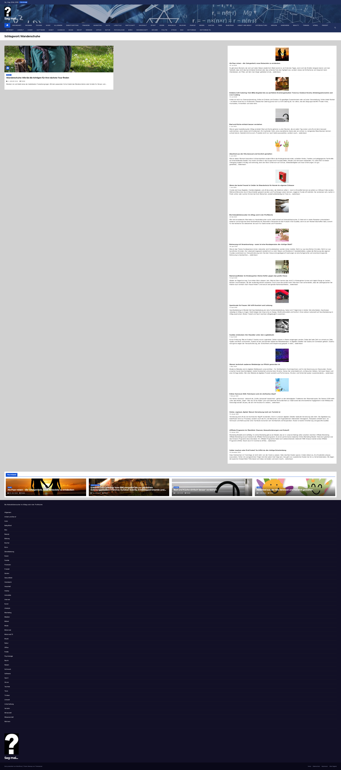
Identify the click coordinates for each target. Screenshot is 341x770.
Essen (162, 25)
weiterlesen (277, 72)
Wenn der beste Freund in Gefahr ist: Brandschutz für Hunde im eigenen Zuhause (261, 185)
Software (41, 30)
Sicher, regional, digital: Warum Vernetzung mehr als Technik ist (254, 412)
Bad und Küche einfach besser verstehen (245, 124)
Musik (71, 30)
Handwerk (285, 25)
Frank (23, 81)
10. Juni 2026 (96, 493)
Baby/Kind (230, 25)
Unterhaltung (261, 25)
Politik (164, 30)
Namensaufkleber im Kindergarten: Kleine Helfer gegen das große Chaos (258, 276)
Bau (181, 30)
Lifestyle (117, 25)
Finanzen (86, 25)
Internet (9, 30)
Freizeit (325, 25)
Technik (39, 25)
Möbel (315, 25)
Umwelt (20, 30)
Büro (130, 30)
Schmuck (61, 30)
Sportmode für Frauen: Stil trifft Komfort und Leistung (250, 305)
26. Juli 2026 (13, 493)
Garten (211, 25)
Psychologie (119, 30)
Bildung (182, 25)
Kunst (51, 30)
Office (98, 30)
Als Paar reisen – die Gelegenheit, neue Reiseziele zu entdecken (254, 63)
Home (309, 766)
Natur (107, 30)
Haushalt (143, 25)
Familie (192, 25)
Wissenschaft (142, 30)
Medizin (274, 25)
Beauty (296, 25)
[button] (335, 28)
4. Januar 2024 (13, 81)
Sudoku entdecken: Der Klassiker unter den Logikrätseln (251, 335)
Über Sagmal (333, 766)
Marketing (98, 25)
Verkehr (89, 30)
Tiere (220, 25)
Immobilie (172, 25)
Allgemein (58, 25)
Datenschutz (316, 766)
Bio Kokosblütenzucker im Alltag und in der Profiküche (251, 215)
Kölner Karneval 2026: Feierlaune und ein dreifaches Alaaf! (252, 394)
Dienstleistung (72, 25)
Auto (108, 25)
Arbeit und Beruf (244, 25)
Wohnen (28, 25)
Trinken (306, 25)
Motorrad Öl (205, 30)
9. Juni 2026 (179, 493)
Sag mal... (11, 18)
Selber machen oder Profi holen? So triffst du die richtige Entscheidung (257, 450)
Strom (174, 30)
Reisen (201, 25)
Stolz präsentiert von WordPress (13, 766)
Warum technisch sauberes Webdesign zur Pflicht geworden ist (254, 364)
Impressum (325, 766)
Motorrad (191, 30)
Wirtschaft (130, 25)
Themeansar (38, 766)
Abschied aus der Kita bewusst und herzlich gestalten (250, 154)
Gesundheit (16, 25)
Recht (79, 30)
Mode (48, 25)
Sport (153, 25)
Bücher (155, 30)
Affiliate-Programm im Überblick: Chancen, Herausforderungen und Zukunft (259, 430)
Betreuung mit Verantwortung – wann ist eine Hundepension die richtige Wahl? (260, 244)
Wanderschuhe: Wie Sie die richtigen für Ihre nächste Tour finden (37, 78)
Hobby (30, 30)
